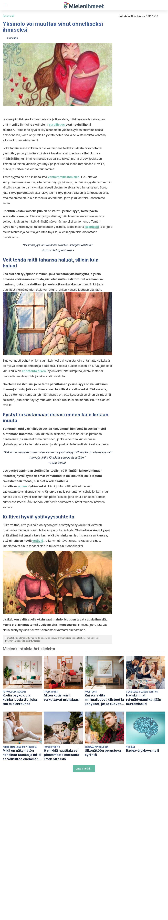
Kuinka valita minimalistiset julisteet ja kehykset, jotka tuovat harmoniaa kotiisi (104, 699)
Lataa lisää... (84, 768)
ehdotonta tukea (34, 371)
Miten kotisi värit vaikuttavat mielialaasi (62, 697)
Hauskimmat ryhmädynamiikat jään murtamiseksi (143, 699)
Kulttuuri (91, 692)
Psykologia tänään (14, 692)
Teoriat (130, 747)
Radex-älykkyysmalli (142, 750)
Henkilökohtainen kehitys (142, 692)
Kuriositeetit (52, 747)
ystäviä (37, 540)
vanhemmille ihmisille (63, 177)
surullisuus (57, 124)
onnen (22, 486)
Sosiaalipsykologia (96, 747)
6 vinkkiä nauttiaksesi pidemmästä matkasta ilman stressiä (61, 755)
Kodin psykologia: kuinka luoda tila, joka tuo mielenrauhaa (20, 699)
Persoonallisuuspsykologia (20, 747)
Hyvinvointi (8, 16)
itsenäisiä (92, 226)
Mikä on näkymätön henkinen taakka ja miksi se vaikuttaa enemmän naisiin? (22, 755)
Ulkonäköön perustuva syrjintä (103, 753)
